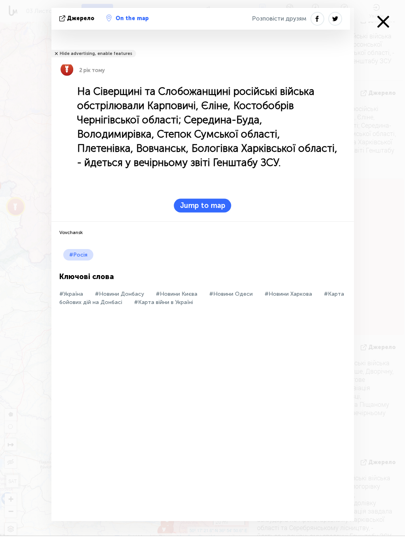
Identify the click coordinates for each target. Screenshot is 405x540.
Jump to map (202, 205)
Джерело (81, 18)
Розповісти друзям (279, 18)
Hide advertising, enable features (96, 53)
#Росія (78, 254)
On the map (132, 18)
